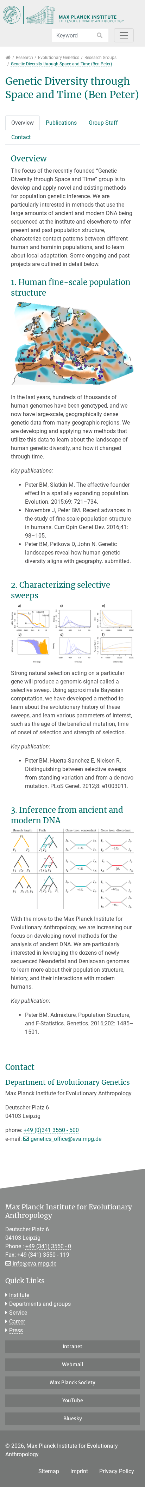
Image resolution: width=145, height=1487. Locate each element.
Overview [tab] (22, 122)
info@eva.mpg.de (34, 1263)
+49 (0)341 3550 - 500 (51, 1130)
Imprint (79, 1471)
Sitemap (48, 1471)
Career (17, 1321)
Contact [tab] (21, 137)
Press (16, 1330)
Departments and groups (40, 1304)
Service (18, 1312)
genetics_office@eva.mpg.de (66, 1139)
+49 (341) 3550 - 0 (48, 1246)
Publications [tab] (61, 122)
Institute (19, 1295)
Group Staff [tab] (103, 122)
